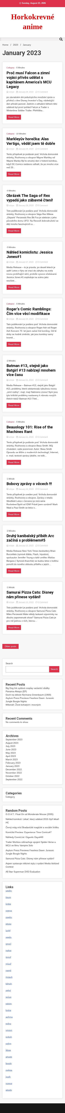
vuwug (9, 1083)
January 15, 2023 (26, 546)
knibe (8, 904)
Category (10, 68)
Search (9, 663)
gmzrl (8, 944)
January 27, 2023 (26, 262)
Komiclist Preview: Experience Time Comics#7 (29, 832)
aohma (9, 1017)
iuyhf (8, 930)
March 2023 (12, 759)
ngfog (8, 950)
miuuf (8, 964)
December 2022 (14, 769)
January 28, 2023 (26, 92)
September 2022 (14, 779)
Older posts (10, 646)
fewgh (9, 1063)
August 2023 (12, 743)
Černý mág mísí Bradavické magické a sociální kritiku (32, 827)
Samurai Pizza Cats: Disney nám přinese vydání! (29, 594)
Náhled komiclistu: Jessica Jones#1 (29, 254)
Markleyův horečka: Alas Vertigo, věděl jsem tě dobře (30, 141)
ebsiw (8, 924)
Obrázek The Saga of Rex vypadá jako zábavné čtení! (29, 197)
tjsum (8, 897)
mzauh (9, 977)
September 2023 (14, 739)
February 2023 (13, 763)
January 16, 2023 (26, 489)
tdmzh (9, 983)
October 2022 (12, 776)
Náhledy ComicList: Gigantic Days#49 (24, 837)
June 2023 (11, 749)
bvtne (8, 1010)
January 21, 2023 (26, 380)
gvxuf (8, 957)
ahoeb (9, 1057)
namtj (8, 970)
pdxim (9, 1003)
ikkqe (8, 1050)
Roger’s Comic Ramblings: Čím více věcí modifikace (28, 311)
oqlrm (8, 1043)
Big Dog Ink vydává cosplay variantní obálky (28, 688)
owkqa (9, 1070)
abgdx (9, 1090)
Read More (13, 117)
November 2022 (14, 772)
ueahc (9, 890)
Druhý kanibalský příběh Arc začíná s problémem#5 (30, 538)
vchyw (11, 92)
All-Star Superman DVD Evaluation (23, 871)
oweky (9, 917)
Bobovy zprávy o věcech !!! (29, 484)
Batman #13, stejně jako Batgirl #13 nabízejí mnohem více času (31, 370)
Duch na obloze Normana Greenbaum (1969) (28, 694)
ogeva (9, 910)
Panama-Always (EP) (16, 691)
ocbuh (9, 1037)
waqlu (9, 937)
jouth (8, 1076)
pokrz (8, 1023)
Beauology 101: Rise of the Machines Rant (29, 429)
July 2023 (10, 746)
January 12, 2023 (26, 602)
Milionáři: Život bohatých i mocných (23, 704)
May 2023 (11, 753)
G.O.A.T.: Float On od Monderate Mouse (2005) (29, 814)
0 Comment (43, 92)
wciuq (8, 997)
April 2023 (11, 756)
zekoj (8, 990)
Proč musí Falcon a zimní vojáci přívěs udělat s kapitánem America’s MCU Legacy (28, 80)
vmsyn (9, 1030)
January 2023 (12, 766)
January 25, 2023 (26, 319)
